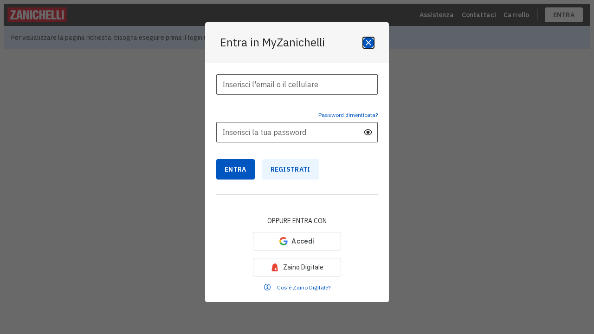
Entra (235, 169)
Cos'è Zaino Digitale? (303, 287)
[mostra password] (368, 132)
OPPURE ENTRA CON (297, 221)
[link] (297, 267)
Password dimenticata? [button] (348, 114)
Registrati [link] (290, 169)
